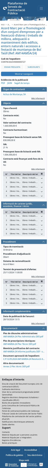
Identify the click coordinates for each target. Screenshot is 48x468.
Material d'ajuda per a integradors (16, 437)
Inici (3, 24)
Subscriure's (34, 67)
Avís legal (15, 450)
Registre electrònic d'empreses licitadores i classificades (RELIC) (20, 398)
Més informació (38, 98)
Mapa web (24, 460)
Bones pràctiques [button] (9, 443)
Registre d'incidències (11, 440)
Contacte (6, 432)
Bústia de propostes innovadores (16, 403)
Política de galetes (14, 455)
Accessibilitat (30, 450)
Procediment (9, 241)
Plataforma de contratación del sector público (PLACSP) (21, 417)
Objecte (7, 103)
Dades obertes (8, 424)
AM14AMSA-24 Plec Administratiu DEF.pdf (23, 336)
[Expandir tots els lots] (41, 174)
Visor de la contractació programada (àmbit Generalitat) (20, 393)
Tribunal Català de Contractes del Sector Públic (22, 413)
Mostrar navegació (24, 73)
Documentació (10, 328)
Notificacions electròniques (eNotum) (18, 422)
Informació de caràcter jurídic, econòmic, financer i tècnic (18, 205)
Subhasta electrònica (11, 389)
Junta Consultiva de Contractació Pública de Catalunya (20, 406)
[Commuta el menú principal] (41, 8)
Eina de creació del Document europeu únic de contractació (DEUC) (22, 385)
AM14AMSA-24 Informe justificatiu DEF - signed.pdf (24, 351)
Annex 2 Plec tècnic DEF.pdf (16, 366)
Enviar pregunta (12, 67)
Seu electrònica (34, 455)
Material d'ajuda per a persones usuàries (19, 435)
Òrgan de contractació (14, 89)
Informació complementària (16, 311)
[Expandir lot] (41, 178)
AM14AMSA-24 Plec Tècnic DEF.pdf (19, 344)
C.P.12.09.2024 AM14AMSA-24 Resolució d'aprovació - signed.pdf (24, 359)
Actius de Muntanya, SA (14, 94)
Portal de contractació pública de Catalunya (20, 411)
